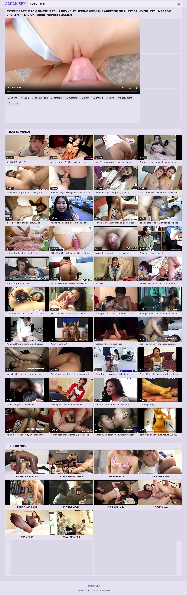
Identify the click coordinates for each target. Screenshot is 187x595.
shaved (99, 98)
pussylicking (126, 98)
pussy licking (41, 98)
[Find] (179, 4)
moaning (73, 98)
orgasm (14, 103)
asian (26, 98)
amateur (58, 98)
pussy (86, 98)
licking (14, 98)
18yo (111, 98)
